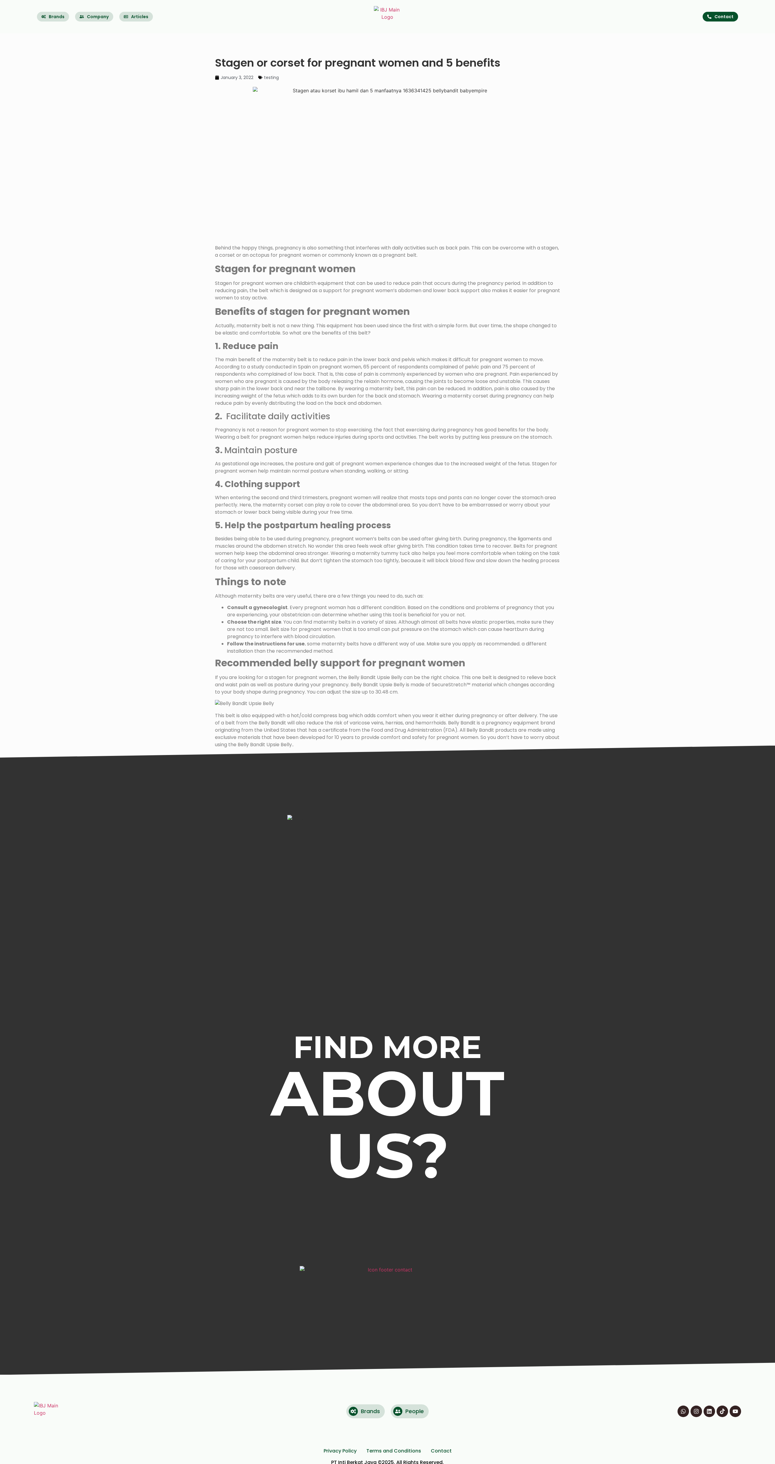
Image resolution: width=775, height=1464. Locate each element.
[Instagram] (696, 1411)
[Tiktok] (722, 1411)
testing (271, 77)
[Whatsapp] (683, 1411)
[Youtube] (735, 1411)
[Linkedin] (709, 1411)
